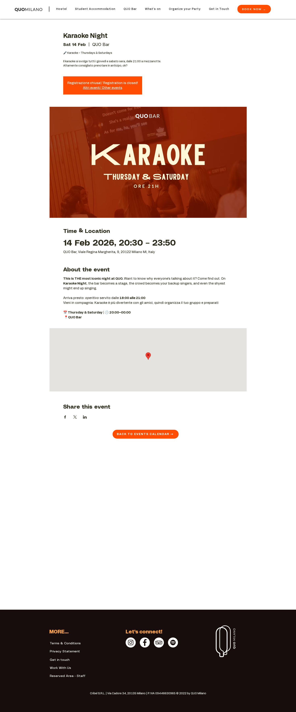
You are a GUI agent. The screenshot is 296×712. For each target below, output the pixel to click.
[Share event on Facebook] (65, 417)
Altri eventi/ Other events (102, 87)
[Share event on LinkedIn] (85, 417)
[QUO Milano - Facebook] (145, 642)
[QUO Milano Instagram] (131, 642)
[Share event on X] (75, 417)
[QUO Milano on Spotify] (173, 642)
